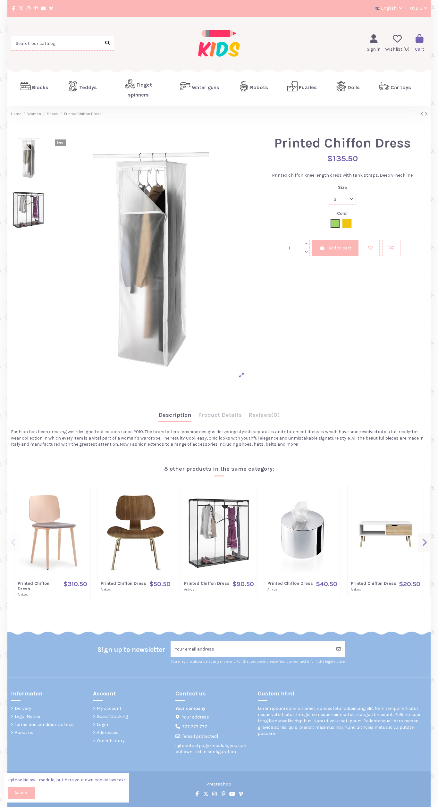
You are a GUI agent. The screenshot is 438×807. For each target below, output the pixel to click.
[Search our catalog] (107, 43)
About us (24, 732)
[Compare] (82, 508)
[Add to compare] (391, 248)
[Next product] (426, 114)
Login (102, 724)
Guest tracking (112, 716)
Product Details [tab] (220, 415)
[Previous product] (423, 114)
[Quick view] (82, 519)
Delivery (23, 708)
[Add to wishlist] (370, 248)
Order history (111, 741)
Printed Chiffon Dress (33, 586)
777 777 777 (194, 726)
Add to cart (339, 248)
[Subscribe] (338, 649)
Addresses (108, 732)
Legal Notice (27, 716)
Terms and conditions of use (44, 724)
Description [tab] (174, 415)
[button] (82, 88)
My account (109, 708)
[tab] (264, 416)
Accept (21, 792)
